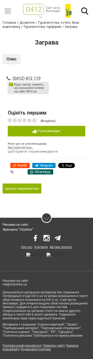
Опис (11, 59)
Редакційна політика (35, 349)
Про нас (27, 247)
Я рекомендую (48, 131)
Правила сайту (54, 345)
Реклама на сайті (15, 224)
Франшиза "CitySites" (18, 229)
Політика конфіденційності (22, 345)
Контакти (41, 247)
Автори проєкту (61, 247)
